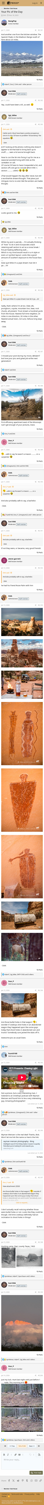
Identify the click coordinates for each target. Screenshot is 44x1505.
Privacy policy (29, 1494)
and (12, 192)
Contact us (6, 1494)
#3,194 (40, 990)
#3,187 (40, 352)
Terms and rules (17, 1494)
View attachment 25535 (11, 1186)
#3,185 (40, 238)
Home (4, 1496)
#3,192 (40, 568)
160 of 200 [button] (22, 1446)
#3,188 (40, 386)
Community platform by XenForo (21, 1501)
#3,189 (40, 450)
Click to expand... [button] (22, 1202)
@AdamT (36, 355)
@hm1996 (31, 167)
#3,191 (40, 531)
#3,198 (40, 1242)
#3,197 (40, 1177)
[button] (4, 1455)
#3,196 (40, 1130)
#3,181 (40, 30)
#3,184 (40, 208)
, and (18, 336)
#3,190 (40, 482)
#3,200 (40, 1375)
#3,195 (40, 1063)
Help (38, 1494)
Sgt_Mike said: (8, 295)
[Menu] (3, 3)
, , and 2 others (20, 1440)
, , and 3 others (19, 974)
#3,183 (40, 124)
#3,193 (40, 605)
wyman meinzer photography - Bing (18, 1141)
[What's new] (41, 3)
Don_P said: (7, 487)
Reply (41, 79)
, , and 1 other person (18, 84)
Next (31, 1446)
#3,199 (40, 1292)
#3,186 (40, 290)
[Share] (35, 30)
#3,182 (40, 100)
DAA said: (6, 129)
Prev (13, 1446)
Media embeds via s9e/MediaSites (12, 1503)
